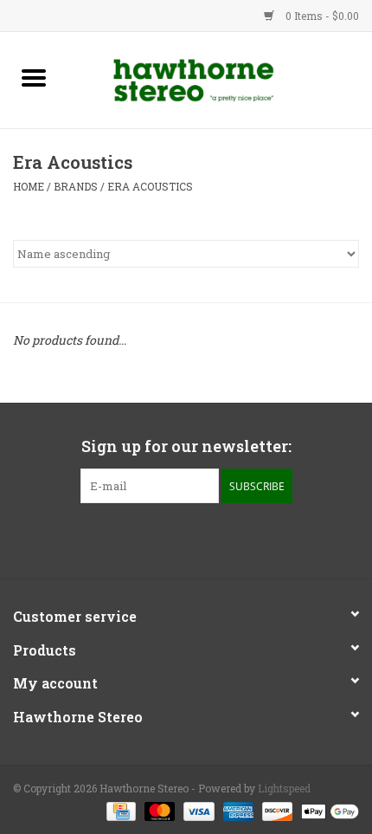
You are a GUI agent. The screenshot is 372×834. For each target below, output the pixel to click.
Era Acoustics (150, 186)
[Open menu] (33, 77)
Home (28, 186)
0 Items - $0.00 (321, 16)
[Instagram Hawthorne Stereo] (201, 539)
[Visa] (196, 810)
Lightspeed (284, 788)
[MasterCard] (157, 810)
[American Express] (236, 810)
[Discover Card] (275, 810)
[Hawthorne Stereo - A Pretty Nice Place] (220, 78)
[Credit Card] (119, 810)
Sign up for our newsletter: (186, 446)
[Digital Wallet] (327, 810)
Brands (76, 186)
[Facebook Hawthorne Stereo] (171, 539)
